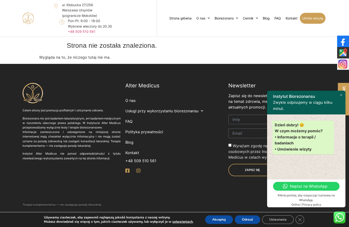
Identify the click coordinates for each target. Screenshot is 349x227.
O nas (200, 18)
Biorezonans (224, 18)
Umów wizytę (312, 18)
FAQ (277, 18)
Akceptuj (219, 219)
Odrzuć (247, 219)
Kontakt (291, 18)
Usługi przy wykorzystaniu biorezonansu (161, 111)
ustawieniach (182, 222)
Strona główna (180, 18)
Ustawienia (278, 219)
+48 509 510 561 (81, 31)
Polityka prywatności (144, 131)
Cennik (248, 18)
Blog (266, 18)
